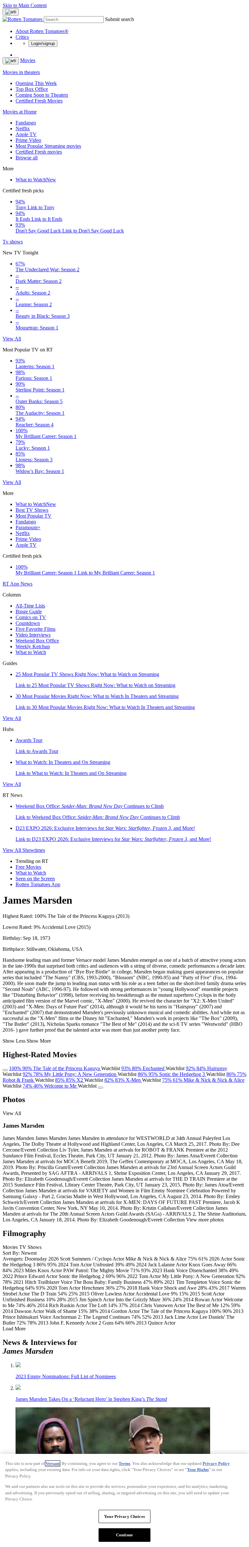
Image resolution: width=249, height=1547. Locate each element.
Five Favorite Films (35, 629)
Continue (124, 1534)
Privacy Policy (216, 1463)
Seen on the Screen (35, 878)
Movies (27, 60)
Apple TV (26, 134)
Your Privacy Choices (124, 1516)
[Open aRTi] (11, 12)
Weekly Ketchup (33, 646)
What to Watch (36, 179)
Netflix (23, 128)
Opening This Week (36, 83)
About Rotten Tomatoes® (42, 31)
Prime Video (28, 140)
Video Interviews (33, 635)
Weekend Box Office (37, 640)
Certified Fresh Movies (39, 100)
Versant (53, 1463)
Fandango (26, 122)
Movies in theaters (21, 72)
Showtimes (33, 850)
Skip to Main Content (25, 5)
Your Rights (198, 1469)
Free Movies (28, 867)
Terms (124, 1463)
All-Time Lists (30, 605)
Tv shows (13, 241)
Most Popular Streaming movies (48, 146)
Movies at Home (20, 111)
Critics (22, 37)
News (26, 583)
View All (12, 338)
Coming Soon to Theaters (42, 95)
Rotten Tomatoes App (38, 884)
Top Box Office (32, 89)
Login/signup (43, 43)
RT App (11, 583)
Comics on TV (31, 617)
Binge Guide (29, 611)
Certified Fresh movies (39, 152)
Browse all (27, 157)
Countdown (28, 623)
